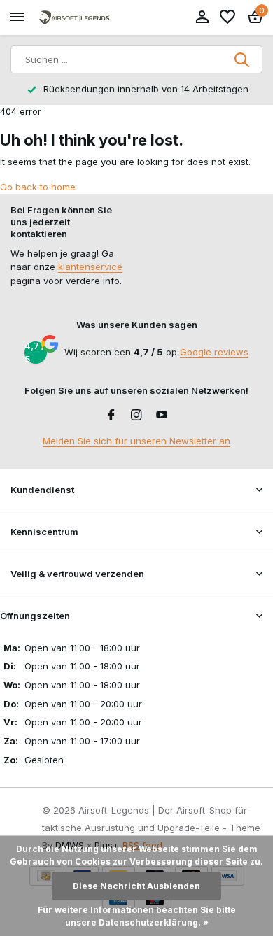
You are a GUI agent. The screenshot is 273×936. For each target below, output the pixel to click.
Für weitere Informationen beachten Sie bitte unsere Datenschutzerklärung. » (137, 916)
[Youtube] (161, 415)
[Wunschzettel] (227, 17)
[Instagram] (136, 415)
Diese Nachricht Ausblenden (136, 886)
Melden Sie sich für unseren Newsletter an (136, 440)
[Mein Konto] (202, 17)
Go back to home (38, 186)
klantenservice (90, 266)
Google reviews (214, 351)
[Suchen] (243, 59)
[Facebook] (111, 415)
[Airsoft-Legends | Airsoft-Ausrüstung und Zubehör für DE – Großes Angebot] (74, 17)
